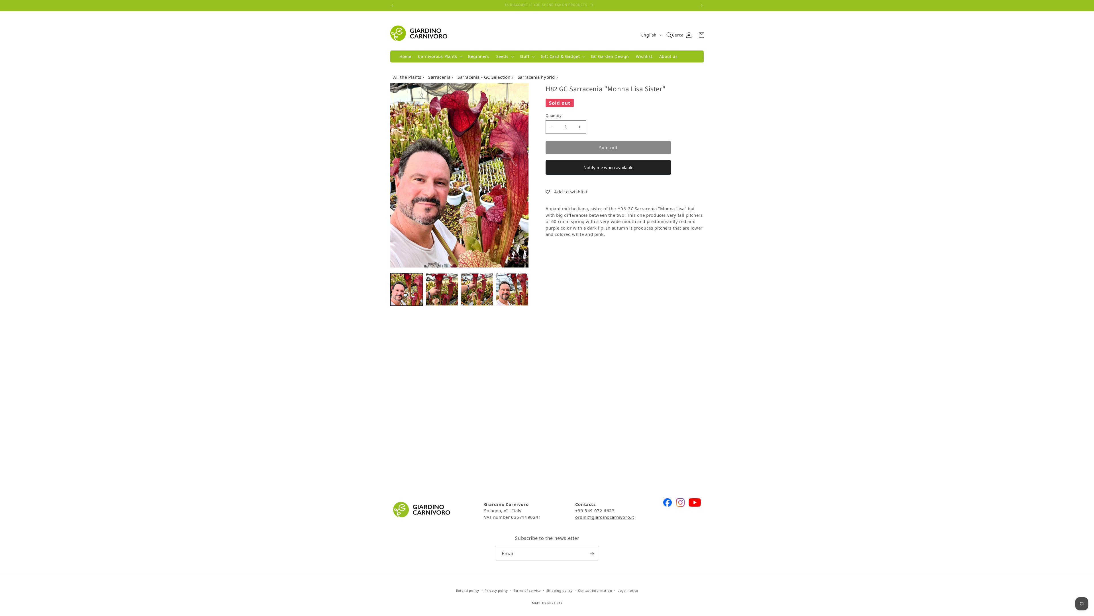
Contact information (595, 590)
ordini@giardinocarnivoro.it (604, 517)
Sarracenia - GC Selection (485, 77)
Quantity (554, 115)
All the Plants (408, 77)
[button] (440, 56)
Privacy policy (496, 590)
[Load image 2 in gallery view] (442, 289)
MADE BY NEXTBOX (547, 603)
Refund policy (467, 590)
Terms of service (527, 590)
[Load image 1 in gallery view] (406, 289)
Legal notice (628, 590)
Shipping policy (559, 590)
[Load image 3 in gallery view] (477, 289)
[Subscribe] (591, 553)
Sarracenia (440, 77)
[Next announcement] (701, 5)
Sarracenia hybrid (537, 77)
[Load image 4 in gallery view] (512, 289)
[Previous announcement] (392, 5)
